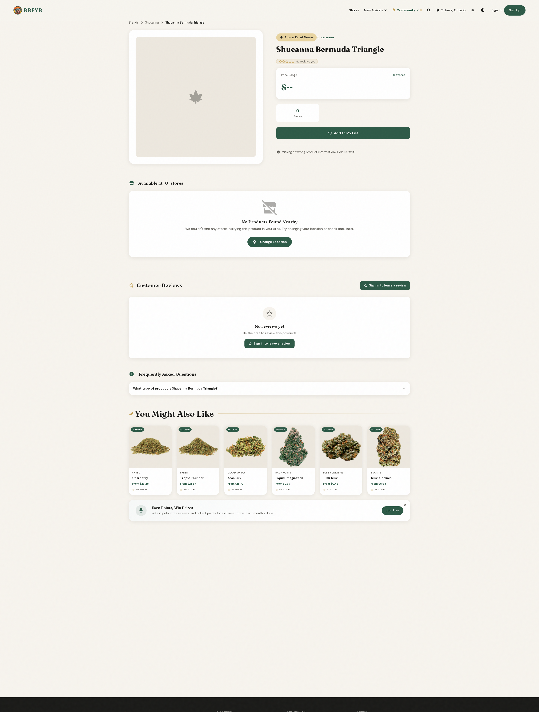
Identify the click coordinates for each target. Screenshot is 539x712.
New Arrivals (373, 10)
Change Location (273, 242)
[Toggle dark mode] (483, 10)
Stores (354, 10)
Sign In (497, 10)
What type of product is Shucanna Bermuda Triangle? (175, 388)
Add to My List (346, 133)
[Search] (429, 10)
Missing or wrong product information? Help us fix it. (318, 152)
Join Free (392, 510)
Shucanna (152, 22)
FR (472, 10)
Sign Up (514, 10)
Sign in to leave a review (387, 285)
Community (406, 10)
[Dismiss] (405, 505)
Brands (134, 22)
